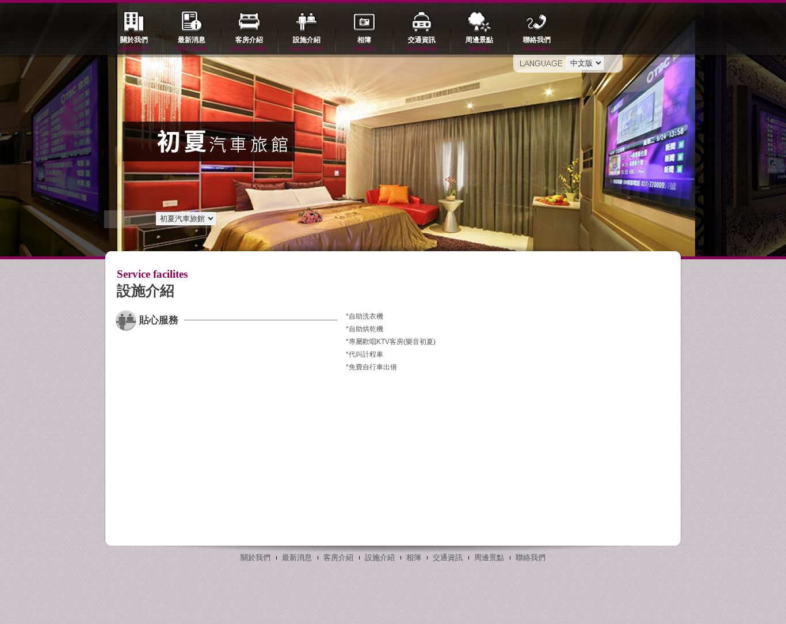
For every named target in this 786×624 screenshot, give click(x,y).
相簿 (364, 44)
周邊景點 (479, 44)
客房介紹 (249, 44)
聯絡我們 (537, 44)
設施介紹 (306, 44)
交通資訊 (421, 44)
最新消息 (192, 44)
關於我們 (134, 44)
